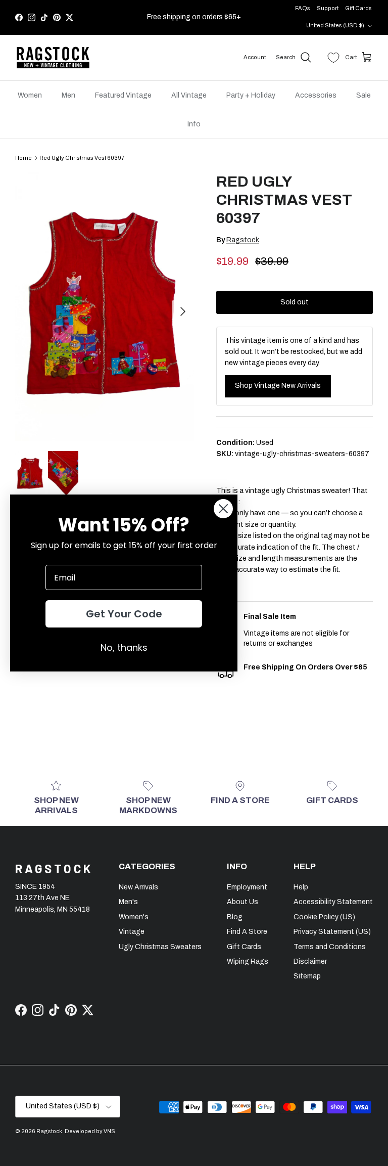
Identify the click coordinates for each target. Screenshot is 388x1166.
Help (301, 887)
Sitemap (307, 976)
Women (30, 95)
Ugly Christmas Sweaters (160, 947)
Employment (247, 887)
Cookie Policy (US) (324, 917)
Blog (235, 917)
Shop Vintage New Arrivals (278, 385)
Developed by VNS (90, 1131)
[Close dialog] (223, 509)
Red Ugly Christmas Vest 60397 (81, 158)
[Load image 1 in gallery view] (104, 306)
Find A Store (247, 931)
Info (194, 124)
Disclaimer (310, 961)
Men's (128, 902)
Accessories (315, 95)
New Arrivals (138, 887)
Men (68, 95)
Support (327, 8)
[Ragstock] (53, 57)
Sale (363, 95)
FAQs (302, 8)
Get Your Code (124, 614)
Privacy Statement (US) (332, 931)
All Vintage (189, 95)
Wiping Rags (247, 961)
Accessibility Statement (333, 902)
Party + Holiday (250, 95)
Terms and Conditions (330, 947)
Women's (134, 917)
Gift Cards (358, 8)
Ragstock (242, 240)
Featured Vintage (123, 95)
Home (23, 158)
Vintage (131, 931)
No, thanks (124, 647)
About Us (242, 902)
